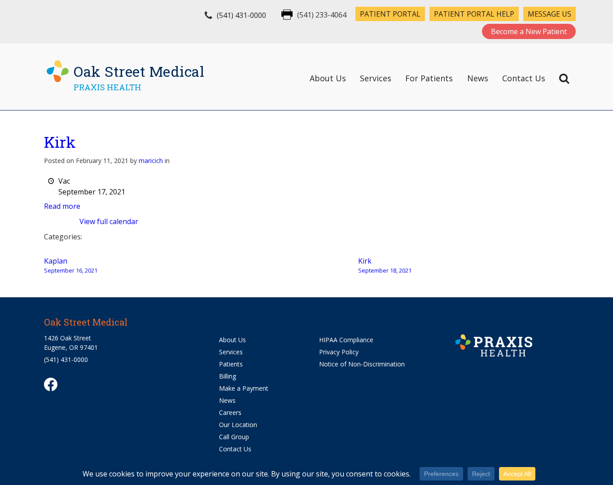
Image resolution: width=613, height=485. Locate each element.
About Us (328, 78)
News (477, 78)
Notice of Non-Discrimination (362, 364)
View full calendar (108, 221)
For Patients (429, 78)
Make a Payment (243, 388)
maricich (151, 160)
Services (375, 78)
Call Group (234, 436)
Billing (227, 376)
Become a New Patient (529, 31)
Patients (231, 364)
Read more (62, 206)
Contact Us (523, 78)
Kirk (60, 142)
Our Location (238, 424)
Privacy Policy (339, 352)
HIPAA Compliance (346, 339)
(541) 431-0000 (241, 15)
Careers (230, 412)
